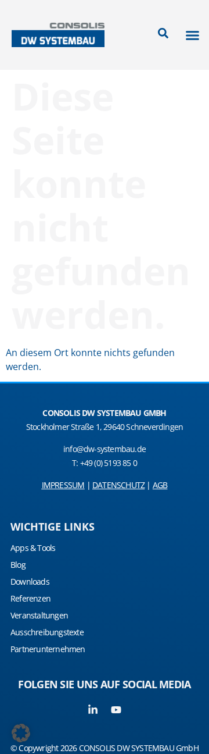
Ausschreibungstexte (47, 632)
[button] (193, 35)
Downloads (29, 581)
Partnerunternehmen (47, 649)
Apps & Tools (32, 547)
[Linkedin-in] (93, 710)
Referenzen (30, 598)
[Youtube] (116, 710)
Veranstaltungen (39, 615)
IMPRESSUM (63, 484)
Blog (18, 564)
